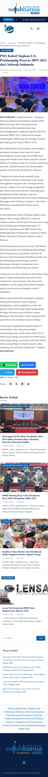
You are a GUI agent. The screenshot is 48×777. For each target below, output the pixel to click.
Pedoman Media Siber (17, 708)
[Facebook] (10, 384)
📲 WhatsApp (9, 365)
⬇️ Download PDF (27, 372)
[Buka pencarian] (31, 28)
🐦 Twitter (7, 372)
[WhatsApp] (22, 384)
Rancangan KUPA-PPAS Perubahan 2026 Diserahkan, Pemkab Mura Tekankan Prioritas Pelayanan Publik (22, 439)
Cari (41, 638)
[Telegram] (28, 384)
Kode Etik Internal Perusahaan (19, 715)
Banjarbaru (12, 43)
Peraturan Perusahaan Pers (14, 725)
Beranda (3, 43)
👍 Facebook (27, 365)
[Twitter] (16, 384)
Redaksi (31, 708)
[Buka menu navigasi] (38, 28)
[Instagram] (24, 762)
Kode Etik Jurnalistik (34, 712)
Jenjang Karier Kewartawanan (29, 722)
